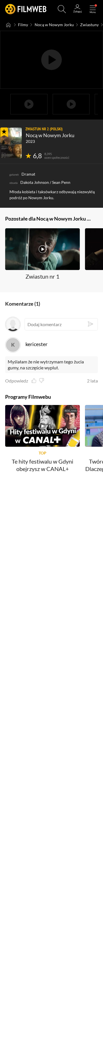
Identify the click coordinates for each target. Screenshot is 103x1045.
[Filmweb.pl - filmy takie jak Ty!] (25, 9)
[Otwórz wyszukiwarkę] (62, 9)
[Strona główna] (8, 25)
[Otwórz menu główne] (93, 9)
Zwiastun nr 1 (42, 276)
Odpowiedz (16, 380)
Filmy (23, 24)
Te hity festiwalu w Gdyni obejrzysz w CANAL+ (42, 465)
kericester (36, 344)
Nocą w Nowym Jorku (54, 24)
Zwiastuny (89, 24)
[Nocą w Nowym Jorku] (11, 142)
